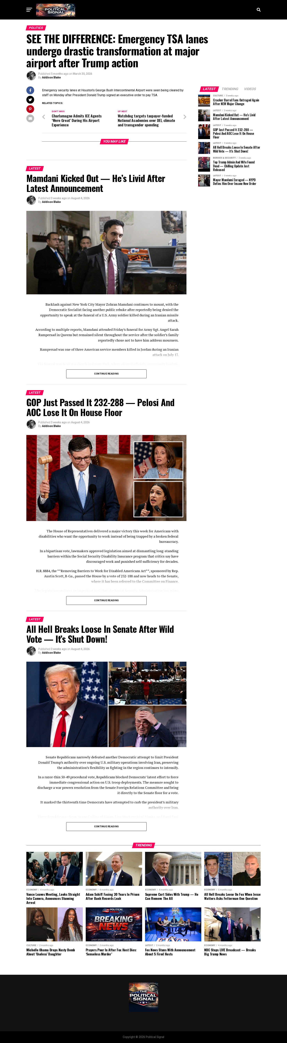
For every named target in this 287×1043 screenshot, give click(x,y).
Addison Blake (51, 77)
